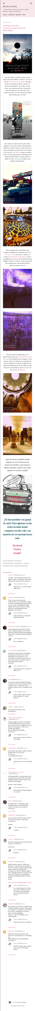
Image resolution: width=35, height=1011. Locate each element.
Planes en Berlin (24, 565)
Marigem (11, 904)
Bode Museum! (20, 370)
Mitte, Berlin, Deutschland (14, 560)
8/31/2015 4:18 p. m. (19, 707)
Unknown (11, 597)
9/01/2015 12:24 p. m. (23, 787)
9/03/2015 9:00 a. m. (23, 885)
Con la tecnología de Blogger (19, 1002)
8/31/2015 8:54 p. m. (14, 719)
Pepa (15, 584)
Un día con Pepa (10, 6)
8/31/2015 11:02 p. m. (23, 734)
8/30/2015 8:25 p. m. (20, 597)
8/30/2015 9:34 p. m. (26, 626)
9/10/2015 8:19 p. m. (20, 931)
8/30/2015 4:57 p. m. (23, 584)
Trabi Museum (16, 152)
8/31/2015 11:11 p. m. (14, 773)
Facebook (17, 545)
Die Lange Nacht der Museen (17, 82)
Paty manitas (12, 650)
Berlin (8, 565)
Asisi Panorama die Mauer (18, 257)
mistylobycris (12, 748)
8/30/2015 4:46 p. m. (20, 575)
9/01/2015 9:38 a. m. (18, 801)
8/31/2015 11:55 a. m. (22, 650)
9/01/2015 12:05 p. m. (21, 815)
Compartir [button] (26, 563)
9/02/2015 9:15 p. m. (23, 850)
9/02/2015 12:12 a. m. (19, 839)
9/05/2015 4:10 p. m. (20, 904)
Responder (11, 593)
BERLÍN (18, 15)
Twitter (17, 549)
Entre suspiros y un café (15, 772)
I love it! (10, 839)
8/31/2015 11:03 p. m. (23, 758)
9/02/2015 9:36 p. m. (20, 861)
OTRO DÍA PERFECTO (15, 718)
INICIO (5, 15)
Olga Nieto (11, 815)
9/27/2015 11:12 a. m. (23, 919)
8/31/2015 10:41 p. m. (22, 748)
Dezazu (10, 707)
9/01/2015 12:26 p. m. (23, 827)
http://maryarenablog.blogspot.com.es (20, 882)
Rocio (10, 801)
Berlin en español (14, 565)
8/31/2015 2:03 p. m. (23, 691)
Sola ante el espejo (14, 626)
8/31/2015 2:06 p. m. (23, 613)
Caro (9, 679)
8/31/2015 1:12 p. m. (16, 679)
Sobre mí (11, 15)
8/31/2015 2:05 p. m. (23, 638)
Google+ (17, 553)
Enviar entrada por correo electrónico (12, 563)
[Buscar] (31, 3)
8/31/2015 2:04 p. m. (23, 666)
